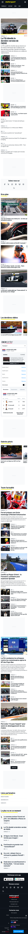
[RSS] (14, 188)
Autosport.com (14, 904)
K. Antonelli (11, 405)
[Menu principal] (2, 2)
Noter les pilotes (8, 412)
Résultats (24, 367)
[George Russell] (6, 409)
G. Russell (10, 408)
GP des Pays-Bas (11, 349)
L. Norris (10, 401)
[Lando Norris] (6, 401)
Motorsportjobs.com (14, 901)
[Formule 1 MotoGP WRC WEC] (14, 345)
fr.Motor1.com (14, 899)
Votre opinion (14, 912)
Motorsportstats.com (14, 906)
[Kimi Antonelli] (6, 405)
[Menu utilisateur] (25, 2)
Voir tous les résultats (19, 413)
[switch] (24, 385)
